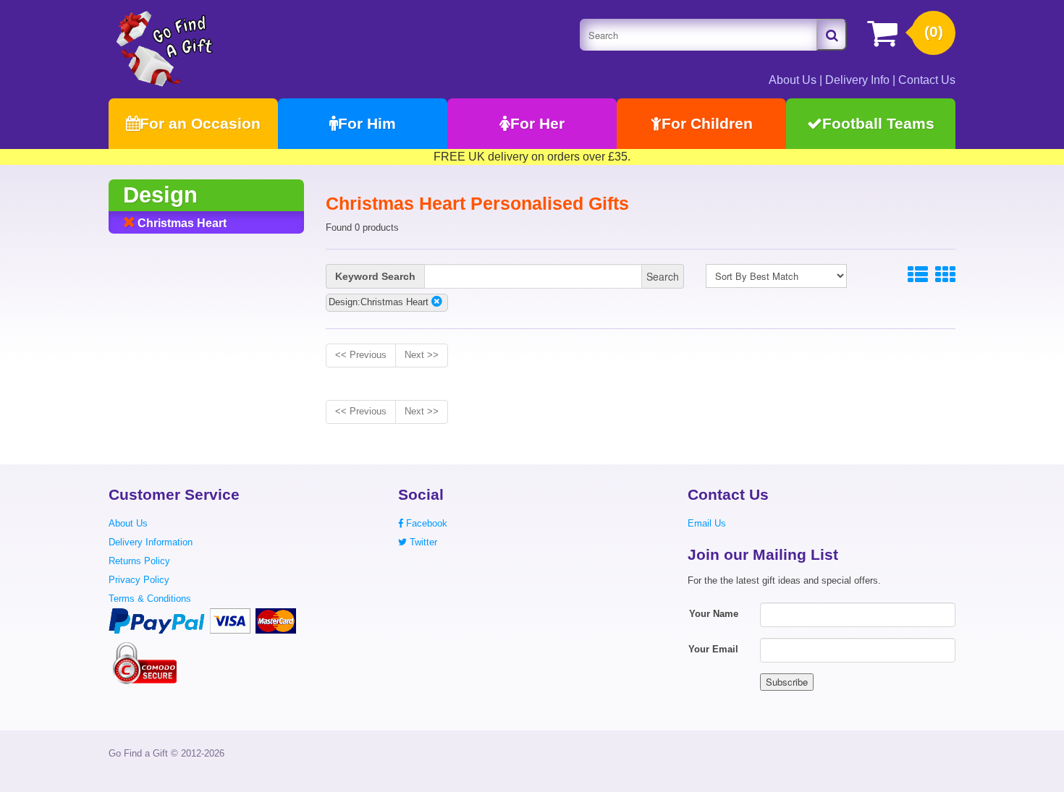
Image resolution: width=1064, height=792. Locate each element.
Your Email (713, 649)
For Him (367, 123)
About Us (792, 80)
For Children (707, 123)
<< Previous (361, 354)
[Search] (831, 35)
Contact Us (926, 80)
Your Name (713, 613)
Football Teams (878, 123)
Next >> (422, 354)
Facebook (425, 523)
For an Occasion (200, 123)
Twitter (422, 542)
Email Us (707, 523)
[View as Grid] (945, 275)
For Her (537, 123)
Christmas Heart (181, 223)
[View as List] (918, 275)
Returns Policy (139, 560)
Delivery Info (857, 80)
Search (662, 276)
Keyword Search (375, 276)
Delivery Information (151, 542)
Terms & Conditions (150, 598)
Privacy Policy (139, 579)
